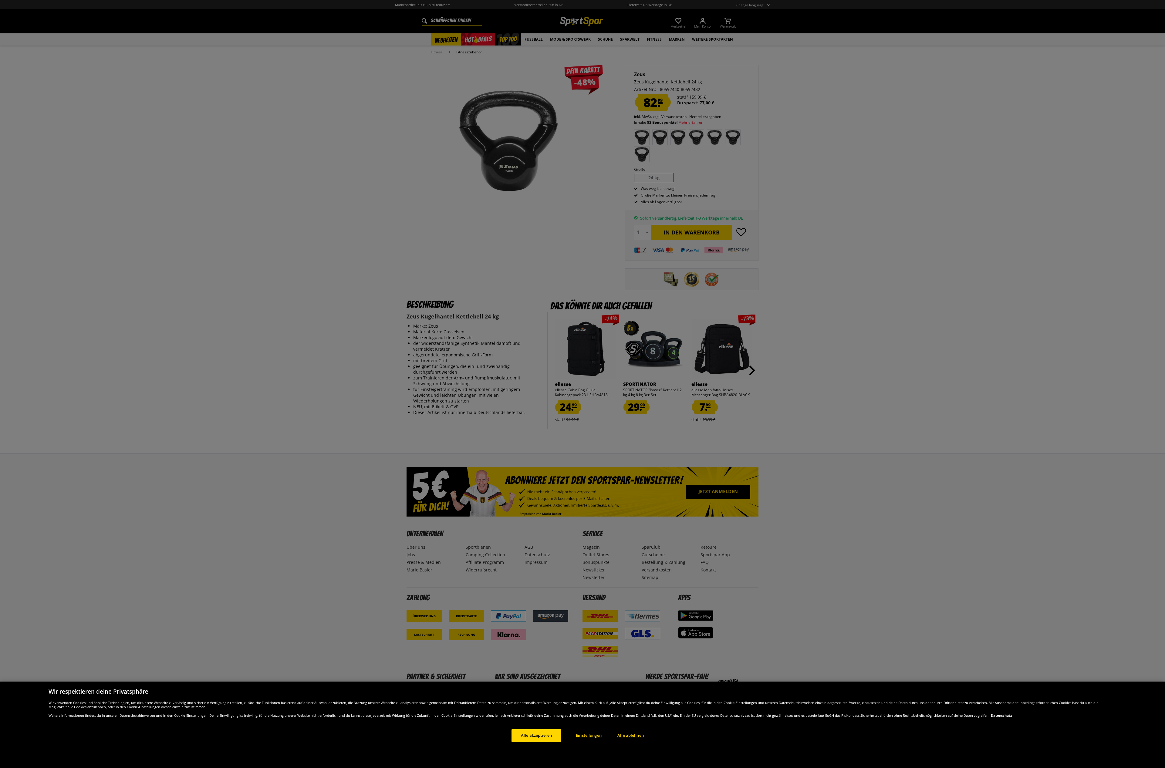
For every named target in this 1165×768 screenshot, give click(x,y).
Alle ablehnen (630, 735)
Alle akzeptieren (536, 735)
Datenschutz (1001, 715)
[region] (582, 725)
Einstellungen (589, 735)
